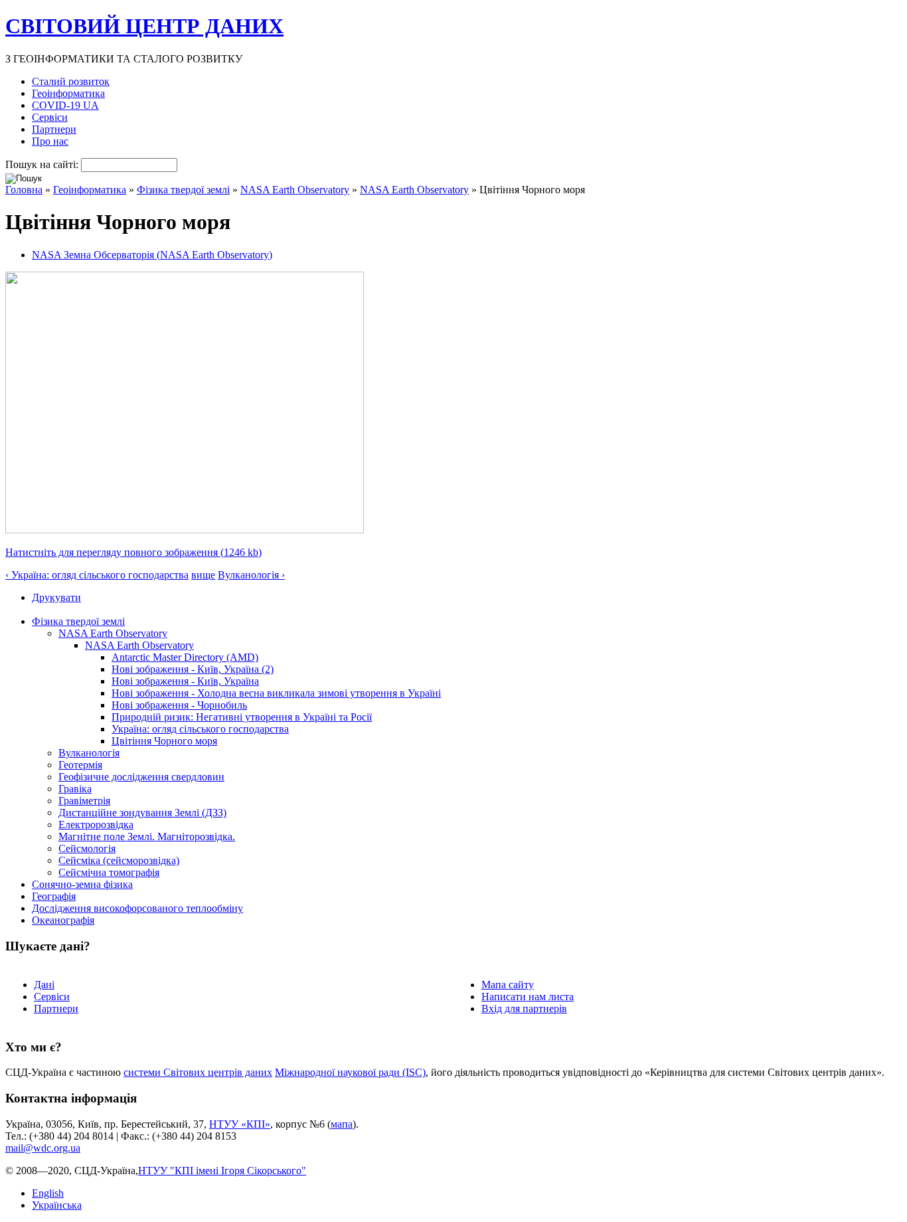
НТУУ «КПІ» (239, 1124)
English (48, 1193)
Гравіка (75, 788)
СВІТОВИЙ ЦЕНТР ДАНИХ (144, 26)
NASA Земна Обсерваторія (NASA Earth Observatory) (152, 254)
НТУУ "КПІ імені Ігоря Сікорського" (222, 1170)
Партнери (54, 129)
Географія (54, 896)
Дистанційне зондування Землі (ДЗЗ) (142, 812)
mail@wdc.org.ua (42, 1148)
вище (203, 574)
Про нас (50, 141)
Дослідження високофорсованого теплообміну (137, 908)
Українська (57, 1205)
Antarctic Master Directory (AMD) (185, 657)
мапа (342, 1124)
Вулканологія (89, 752)
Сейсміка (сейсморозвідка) (118, 860)
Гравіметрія (84, 800)
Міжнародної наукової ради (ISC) (350, 1072)
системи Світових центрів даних (198, 1072)
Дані (44, 984)
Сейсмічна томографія (108, 872)
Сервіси (50, 117)
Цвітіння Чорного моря (164, 740)
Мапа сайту (507, 984)
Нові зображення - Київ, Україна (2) (193, 669)
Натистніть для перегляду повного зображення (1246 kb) (133, 552)
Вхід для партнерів (524, 1008)
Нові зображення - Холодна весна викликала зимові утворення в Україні (276, 693)
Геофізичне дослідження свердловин (141, 776)
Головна (23, 189)
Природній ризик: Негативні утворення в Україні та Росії (242, 717)
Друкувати (56, 597)
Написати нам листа (527, 996)
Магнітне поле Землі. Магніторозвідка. (146, 836)
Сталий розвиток (71, 81)
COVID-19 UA (65, 105)
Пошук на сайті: (43, 164)
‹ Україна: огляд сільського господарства (97, 574)
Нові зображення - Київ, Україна (185, 681)
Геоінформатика (68, 93)
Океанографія (63, 920)
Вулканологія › (251, 574)
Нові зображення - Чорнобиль (179, 705)
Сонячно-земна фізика (82, 884)
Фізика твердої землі (183, 189)
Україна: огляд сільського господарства (200, 729)
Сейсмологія (87, 848)
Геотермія (80, 764)
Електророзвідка (95, 824)
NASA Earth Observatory (294, 189)
